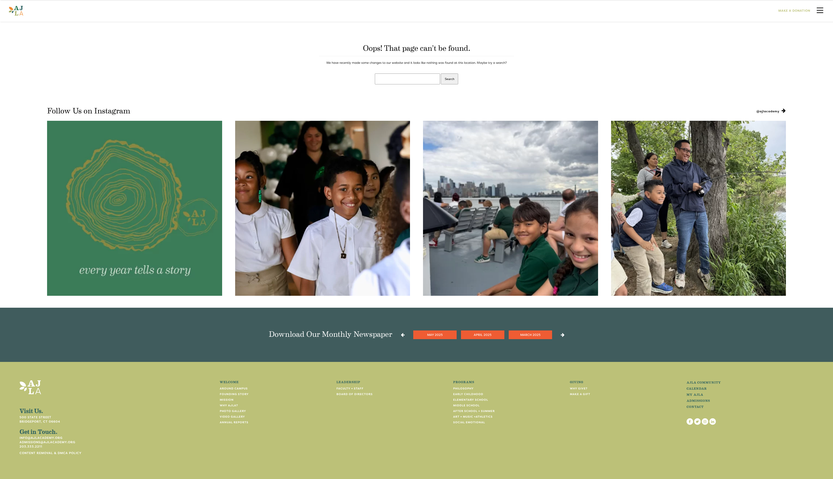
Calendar (697, 388)
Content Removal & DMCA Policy (51, 453)
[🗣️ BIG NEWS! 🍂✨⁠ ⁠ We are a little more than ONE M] (134, 208)
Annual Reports (234, 422)
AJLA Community (704, 382)
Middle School (466, 405)
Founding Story (234, 394)
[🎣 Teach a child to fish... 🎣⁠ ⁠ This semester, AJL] (698, 208)
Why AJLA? (229, 405)
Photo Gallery (233, 411)
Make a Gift (580, 394)
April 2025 (482, 335)
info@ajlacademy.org (41, 438)
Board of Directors (354, 394)
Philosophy (463, 388)
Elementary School (470, 400)
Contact (695, 406)
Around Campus (234, 388)
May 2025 (435, 335)
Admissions (698, 400)
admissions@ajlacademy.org (47, 442)
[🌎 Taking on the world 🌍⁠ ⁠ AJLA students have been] (510, 208)
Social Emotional (469, 422)
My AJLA (695, 394)
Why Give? (578, 388)
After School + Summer (474, 411)
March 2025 (530, 335)
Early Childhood (468, 394)
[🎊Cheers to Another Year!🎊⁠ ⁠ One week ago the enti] (322, 208)
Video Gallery (232, 417)
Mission (227, 400)
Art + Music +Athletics (473, 417)
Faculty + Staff (350, 388)
